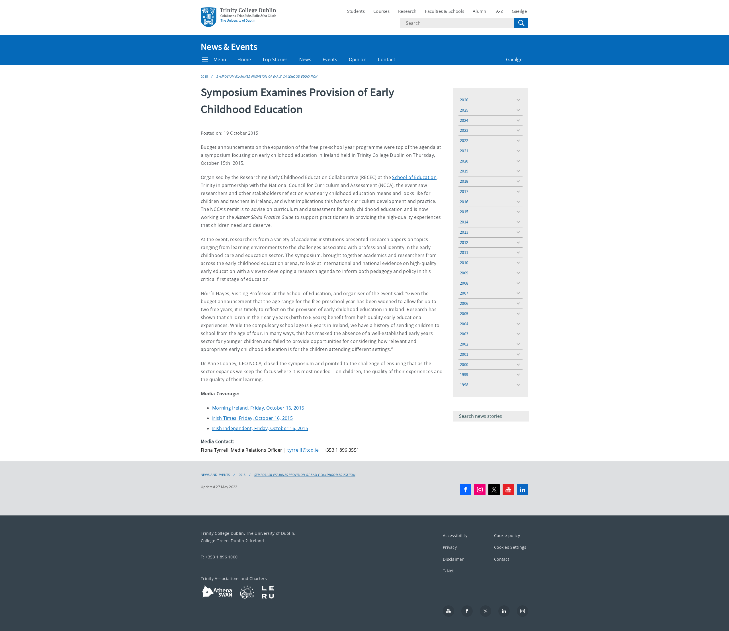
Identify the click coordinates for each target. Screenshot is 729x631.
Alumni (480, 11)
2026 (464, 99)
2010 (464, 262)
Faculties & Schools (444, 11)
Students (356, 11)
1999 (464, 374)
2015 (204, 76)
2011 (464, 252)
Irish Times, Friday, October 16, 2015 (252, 418)
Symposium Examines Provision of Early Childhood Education (267, 76)
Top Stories (275, 59)
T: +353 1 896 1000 (219, 557)
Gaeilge (519, 11)
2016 (464, 201)
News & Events (229, 46)
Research (407, 11)
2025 (464, 110)
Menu (220, 59)
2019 (464, 171)
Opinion (357, 59)
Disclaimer (453, 559)
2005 (464, 313)
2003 (464, 333)
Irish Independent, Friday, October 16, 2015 (260, 428)
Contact (386, 59)
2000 (464, 364)
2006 (464, 303)
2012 (464, 242)
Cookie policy (507, 535)
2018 (464, 181)
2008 (464, 283)
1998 (464, 384)
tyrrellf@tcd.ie (303, 450)
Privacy (450, 547)
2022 (464, 140)
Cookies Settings (510, 547)
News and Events (215, 475)
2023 (464, 130)
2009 (464, 273)
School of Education (414, 177)
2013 (464, 232)
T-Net (448, 571)
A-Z (499, 11)
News (305, 59)
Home (244, 59)
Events (330, 59)
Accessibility (455, 535)
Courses (381, 11)
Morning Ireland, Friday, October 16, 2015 (258, 408)
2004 (464, 323)
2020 (464, 161)
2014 (464, 222)
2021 (464, 150)
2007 (464, 293)
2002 (464, 344)
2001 (464, 354)
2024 (464, 120)
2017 (464, 191)
